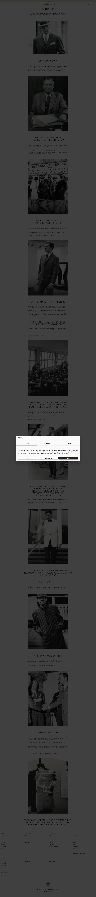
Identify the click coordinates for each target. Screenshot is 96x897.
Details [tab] (48, 443)
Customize (47, 458)
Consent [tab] (27, 443)
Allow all (68, 458)
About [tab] (69, 443)
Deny (27, 458)
